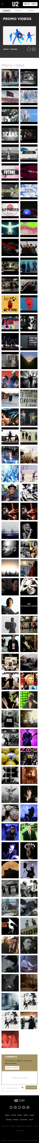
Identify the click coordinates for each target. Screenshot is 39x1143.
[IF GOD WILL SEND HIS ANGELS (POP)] (29, 689)
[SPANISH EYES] (10, 915)
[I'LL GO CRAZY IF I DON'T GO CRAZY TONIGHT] (10, 463)
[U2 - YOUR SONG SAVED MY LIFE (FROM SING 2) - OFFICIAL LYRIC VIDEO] (10, 255)
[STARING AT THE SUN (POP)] (10, 746)
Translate (20, 1130)
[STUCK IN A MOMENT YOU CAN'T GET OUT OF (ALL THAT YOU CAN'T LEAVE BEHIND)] (29, 670)
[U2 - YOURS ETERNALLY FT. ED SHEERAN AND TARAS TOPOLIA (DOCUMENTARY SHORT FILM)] (29, 142)
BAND (32, 1115)
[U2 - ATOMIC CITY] (10, 237)
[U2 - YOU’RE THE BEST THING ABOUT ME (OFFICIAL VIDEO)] (10, 350)
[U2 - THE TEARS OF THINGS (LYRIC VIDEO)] (29, 180)
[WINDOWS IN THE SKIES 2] (10, 1047)
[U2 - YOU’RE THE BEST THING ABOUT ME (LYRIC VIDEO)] (29, 350)
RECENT (6, 10)
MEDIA (26, 1115)
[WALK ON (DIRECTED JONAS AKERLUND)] (10, 651)
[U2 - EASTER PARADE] (29, 104)
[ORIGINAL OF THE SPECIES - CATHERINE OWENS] (10, 557)
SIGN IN (35, 4)
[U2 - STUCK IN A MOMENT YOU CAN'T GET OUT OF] (29, 293)
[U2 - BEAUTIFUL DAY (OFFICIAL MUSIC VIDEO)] (10, 444)
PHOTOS (17, 10)
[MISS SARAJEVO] (29, 783)
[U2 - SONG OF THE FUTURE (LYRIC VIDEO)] (10, 180)
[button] (2, 4)
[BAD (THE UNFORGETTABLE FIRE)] (10, 991)
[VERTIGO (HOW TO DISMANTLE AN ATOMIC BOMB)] (10, 614)
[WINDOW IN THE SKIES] (10, 482)
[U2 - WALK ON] (29, 444)
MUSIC (20, 1115)
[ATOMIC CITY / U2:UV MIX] (29, 218)
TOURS (13, 1115)
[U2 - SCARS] (10, 142)
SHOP (31, 1119)
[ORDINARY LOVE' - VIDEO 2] (10, 406)
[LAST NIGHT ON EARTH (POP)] (29, 727)
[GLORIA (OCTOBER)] (10, 538)
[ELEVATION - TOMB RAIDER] (10, 595)
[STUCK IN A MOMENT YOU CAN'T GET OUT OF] (10, 670)
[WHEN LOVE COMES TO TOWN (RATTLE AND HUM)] (29, 896)
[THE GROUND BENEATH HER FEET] (29, 651)
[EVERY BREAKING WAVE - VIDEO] (29, 368)
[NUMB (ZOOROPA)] (10, 821)
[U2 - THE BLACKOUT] (29, 331)
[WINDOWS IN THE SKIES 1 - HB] (10, 519)
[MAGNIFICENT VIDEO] (29, 463)
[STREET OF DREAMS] (10, 86)
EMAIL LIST (5, 1126)
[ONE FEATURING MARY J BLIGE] (29, 538)
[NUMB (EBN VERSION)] (29, 802)
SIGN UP (27, 4)
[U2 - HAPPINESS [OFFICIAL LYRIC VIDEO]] (10, 218)
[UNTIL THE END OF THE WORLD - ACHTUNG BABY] (29, 840)
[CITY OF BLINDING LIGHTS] (10, 576)
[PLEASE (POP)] (10, 727)
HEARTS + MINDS (12, 1119)
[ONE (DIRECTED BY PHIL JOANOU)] (10, 859)
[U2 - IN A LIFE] (10, 123)
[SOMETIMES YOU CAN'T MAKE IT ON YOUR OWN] (29, 576)
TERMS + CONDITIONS (17, 1126)
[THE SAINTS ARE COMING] (29, 482)
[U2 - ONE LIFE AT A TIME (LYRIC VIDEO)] (29, 161)
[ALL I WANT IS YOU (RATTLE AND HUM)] (10, 896)
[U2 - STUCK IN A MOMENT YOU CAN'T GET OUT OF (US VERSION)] (10, 274)
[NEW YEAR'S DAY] (29, 1028)
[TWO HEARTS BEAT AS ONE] (10, 1010)
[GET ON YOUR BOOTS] (10, 425)
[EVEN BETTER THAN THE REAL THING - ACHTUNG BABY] (10, 840)
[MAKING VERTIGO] (29, 614)
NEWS (7, 1115)
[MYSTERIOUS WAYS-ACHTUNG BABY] (10, 878)
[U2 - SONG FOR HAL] (29, 86)
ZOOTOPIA (23, 1119)
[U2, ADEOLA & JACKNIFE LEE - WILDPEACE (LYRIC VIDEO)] (29, 199)
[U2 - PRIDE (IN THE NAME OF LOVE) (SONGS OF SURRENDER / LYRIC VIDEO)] (29, 237)
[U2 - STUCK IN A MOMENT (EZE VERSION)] (29, 274)
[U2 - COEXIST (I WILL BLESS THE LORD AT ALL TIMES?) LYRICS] (10, 104)
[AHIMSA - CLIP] (10, 312)
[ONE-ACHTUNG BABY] (29, 859)
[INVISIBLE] (29, 387)
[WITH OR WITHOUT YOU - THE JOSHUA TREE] (29, 425)
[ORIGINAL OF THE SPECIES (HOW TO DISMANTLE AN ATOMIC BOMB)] (29, 595)
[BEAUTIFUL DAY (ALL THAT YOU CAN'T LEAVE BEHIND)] (10, 689)
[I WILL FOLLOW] (29, 1010)
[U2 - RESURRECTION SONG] (29, 123)
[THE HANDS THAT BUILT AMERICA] (29, 501)
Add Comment (31, 1087)
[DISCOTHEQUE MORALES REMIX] (10, 764)
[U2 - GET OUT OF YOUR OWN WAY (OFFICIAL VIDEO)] (29, 312)
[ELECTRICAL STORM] (10, 632)
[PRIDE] (29, 991)
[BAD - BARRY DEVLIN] (29, 972)
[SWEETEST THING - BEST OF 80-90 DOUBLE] (10, 501)
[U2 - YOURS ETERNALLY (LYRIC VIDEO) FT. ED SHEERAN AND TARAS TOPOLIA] (10, 199)
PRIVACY (29, 1126)
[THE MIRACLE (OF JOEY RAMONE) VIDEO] (10, 387)
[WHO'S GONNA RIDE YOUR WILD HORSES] (29, 821)
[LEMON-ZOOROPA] (10, 783)
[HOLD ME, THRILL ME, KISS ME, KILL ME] (29, 764)
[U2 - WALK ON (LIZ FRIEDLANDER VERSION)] (10, 293)
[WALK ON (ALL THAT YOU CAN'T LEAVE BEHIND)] (29, 632)
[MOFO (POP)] (10, 708)
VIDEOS (30, 10)
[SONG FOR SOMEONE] (10, 368)
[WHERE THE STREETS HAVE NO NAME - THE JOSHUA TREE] (29, 934)
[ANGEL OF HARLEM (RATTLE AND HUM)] (29, 915)
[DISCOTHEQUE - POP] (29, 746)
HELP (36, 1126)
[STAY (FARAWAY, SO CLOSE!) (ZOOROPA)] (10, 802)
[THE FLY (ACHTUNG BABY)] (29, 878)
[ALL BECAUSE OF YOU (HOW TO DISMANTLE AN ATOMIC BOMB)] (29, 557)
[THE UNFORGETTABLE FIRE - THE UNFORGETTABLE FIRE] (10, 972)
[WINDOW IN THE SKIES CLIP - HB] (29, 519)
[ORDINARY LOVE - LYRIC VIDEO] (29, 406)
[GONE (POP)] (29, 708)
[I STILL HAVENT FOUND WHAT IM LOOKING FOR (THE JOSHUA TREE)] (10, 953)
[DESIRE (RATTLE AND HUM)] (10, 934)
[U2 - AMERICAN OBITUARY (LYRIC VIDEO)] (10, 161)
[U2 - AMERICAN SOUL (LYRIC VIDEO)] (10, 331)
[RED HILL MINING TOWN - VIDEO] (29, 953)
